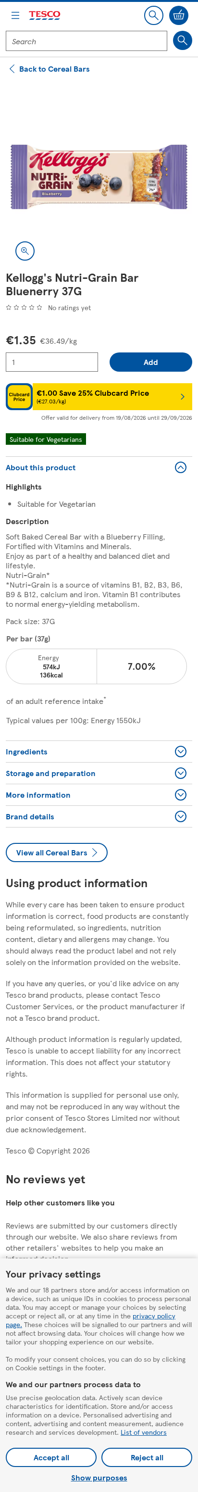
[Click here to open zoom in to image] (25, 251)
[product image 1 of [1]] (99, 177)
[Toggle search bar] (153, 15)
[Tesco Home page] (45, 15)
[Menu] (15, 15)
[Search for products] (182, 40)
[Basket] (178, 15)
